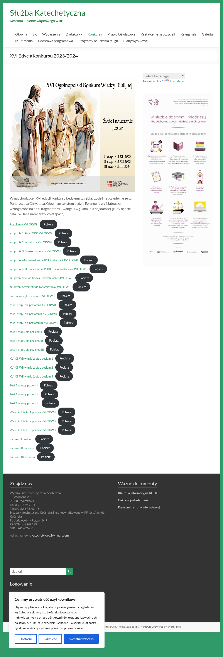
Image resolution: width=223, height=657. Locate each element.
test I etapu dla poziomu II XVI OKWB (33, 313)
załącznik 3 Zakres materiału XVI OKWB (35, 251)
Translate (177, 81)
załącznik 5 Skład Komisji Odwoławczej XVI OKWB (41, 278)
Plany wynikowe (135, 41)
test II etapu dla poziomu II (26, 340)
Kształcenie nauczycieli (158, 34)
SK (35, 34)
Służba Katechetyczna (47, 12)
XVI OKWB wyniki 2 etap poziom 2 (31, 367)
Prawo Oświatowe (121, 34)
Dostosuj (26, 639)
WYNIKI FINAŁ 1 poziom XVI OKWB (33, 412)
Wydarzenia (51, 34)
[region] (57, 620)
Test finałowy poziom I (24, 385)
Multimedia (24, 41)
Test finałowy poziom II (24, 394)
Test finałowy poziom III (24, 403)
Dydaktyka (74, 34)
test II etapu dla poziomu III (27, 349)
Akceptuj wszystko (81, 639)
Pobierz (48, 224)
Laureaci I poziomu (21, 439)
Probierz (64, 358)
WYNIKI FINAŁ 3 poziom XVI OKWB (33, 430)
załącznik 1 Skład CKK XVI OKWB (31, 233)
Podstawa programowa (55, 41)
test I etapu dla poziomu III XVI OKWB (33, 322)
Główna (21, 34)
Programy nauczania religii (98, 41)
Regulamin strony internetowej (139, 507)
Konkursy (95, 34)
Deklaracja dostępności (134, 500)
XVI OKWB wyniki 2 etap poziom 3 (31, 376)
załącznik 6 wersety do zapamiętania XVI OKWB (40, 287)
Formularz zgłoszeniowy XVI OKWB (32, 296)
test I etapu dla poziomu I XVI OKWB (33, 304)
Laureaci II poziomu (22, 448)
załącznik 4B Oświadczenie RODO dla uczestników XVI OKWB (48, 269)
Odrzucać (50, 639)
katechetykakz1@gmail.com (50, 535)
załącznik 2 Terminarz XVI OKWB (31, 242)
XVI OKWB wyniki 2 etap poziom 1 (31, 358)
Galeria (207, 34)
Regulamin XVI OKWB (23, 224)
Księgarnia (188, 34)
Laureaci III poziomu (22, 457)
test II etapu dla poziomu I (26, 331)
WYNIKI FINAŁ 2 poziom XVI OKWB (33, 421)
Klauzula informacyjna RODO (138, 493)
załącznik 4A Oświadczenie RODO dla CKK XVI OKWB (44, 260)
